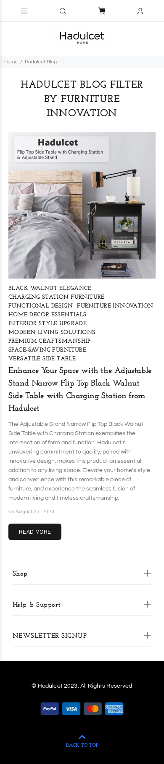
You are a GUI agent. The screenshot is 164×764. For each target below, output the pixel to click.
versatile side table (42, 359)
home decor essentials (47, 315)
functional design (40, 306)
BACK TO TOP (82, 745)
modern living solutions (51, 332)
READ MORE (35, 532)
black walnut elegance (50, 288)
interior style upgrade (47, 324)
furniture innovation (115, 306)
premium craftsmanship (49, 341)
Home (11, 62)
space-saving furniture (47, 350)
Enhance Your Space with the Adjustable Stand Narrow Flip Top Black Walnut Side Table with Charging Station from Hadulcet (80, 390)
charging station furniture (56, 297)
